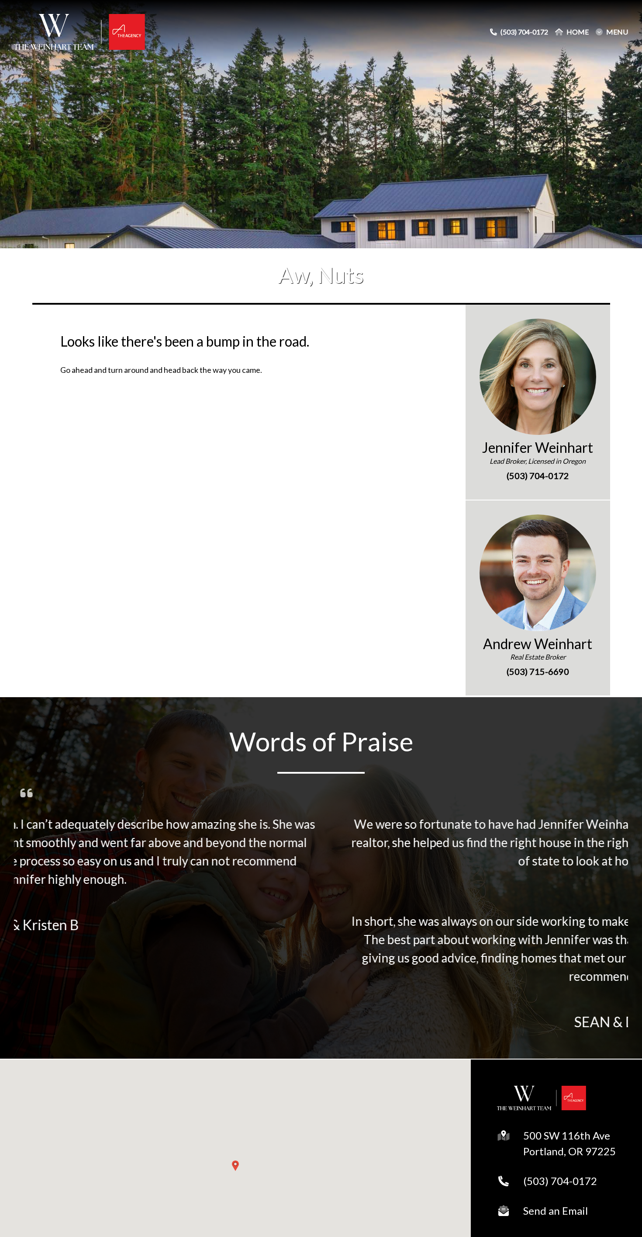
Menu (617, 32)
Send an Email (555, 1210)
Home (577, 32)
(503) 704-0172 (560, 1180)
